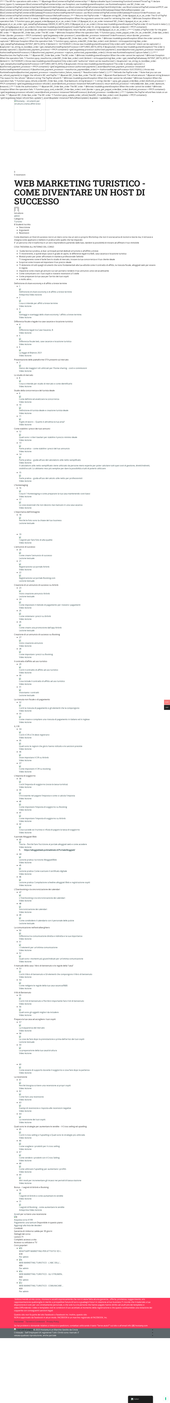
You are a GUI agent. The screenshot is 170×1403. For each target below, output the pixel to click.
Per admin (23, 1256)
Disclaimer (19, 1321)
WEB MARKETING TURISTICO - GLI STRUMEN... (41, 1274)
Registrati (28, 1398)
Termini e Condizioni (35, 1321)
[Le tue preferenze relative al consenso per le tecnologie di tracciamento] (165, 1398)
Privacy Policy (53, 1321)
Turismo (18, 221)
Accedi (17, 1214)
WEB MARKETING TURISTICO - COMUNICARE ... (41, 1285)
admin (17, 216)
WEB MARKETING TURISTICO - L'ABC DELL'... (40, 1262)
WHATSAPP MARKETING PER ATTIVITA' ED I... (40, 1251)
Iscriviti (20, 1398)
